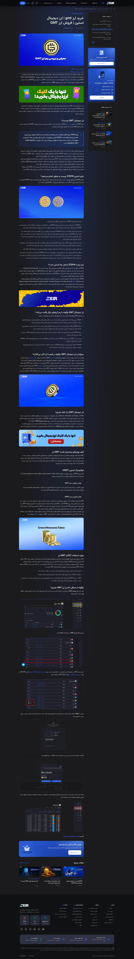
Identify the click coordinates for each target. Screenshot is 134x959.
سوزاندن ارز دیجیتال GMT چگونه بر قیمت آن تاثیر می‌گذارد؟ (101, 38)
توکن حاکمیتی (32, 358)
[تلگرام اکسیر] (21, 929)
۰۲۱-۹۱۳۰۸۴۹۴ (31, 956)
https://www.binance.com (71, 836)
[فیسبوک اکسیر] (39, 929)
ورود (28, 3)
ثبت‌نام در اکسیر (100, 63)
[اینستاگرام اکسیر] (26, 929)
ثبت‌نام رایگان (73, 852)
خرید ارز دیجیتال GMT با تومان (37, 672)
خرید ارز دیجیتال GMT (77, 69)
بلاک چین (69, 124)
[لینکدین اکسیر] (34, 929)
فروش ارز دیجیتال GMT (77, 72)
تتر (58, 672)
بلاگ (103, 3)
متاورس (52, 358)
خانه (114, 9)
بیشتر (93, 42)
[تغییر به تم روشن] (32, 3)
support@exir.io (23, 956)
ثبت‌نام (22, 3)
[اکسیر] (110, 3)
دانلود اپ (102, 97)
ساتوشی (40, 366)
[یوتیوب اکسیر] (43, 929)
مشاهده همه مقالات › (24, 863)
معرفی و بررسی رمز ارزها (103, 9)
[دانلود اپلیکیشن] (36, 3)
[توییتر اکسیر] (30, 929)
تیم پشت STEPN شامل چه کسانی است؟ (101, 29)
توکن (41, 80)
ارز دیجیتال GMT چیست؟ (105, 21)
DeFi (74, 281)
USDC (35, 514)
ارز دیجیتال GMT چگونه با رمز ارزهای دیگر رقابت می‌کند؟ (101, 33)
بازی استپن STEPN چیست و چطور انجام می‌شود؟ (102, 25)
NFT (65, 180)
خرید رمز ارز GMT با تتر (75, 675)
